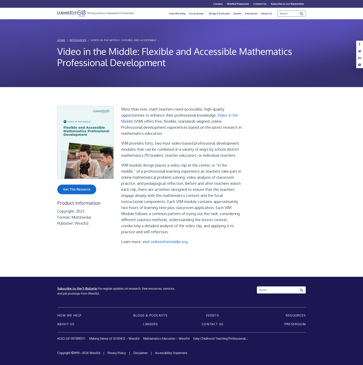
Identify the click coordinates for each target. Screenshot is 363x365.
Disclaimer (140, 353)
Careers (218, 3)
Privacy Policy (117, 353)
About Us (266, 13)
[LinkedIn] (359, 57)
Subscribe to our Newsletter (287, 3)
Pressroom (295, 324)
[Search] (301, 14)
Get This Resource (76, 189)
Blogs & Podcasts (219, 13)
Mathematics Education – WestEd (166, 338)
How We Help (177, 13)
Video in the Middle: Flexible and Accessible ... (125, 40)
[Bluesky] (359, 51)
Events (237, 13)
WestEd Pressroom (238, 3)
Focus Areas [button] (196, 13)
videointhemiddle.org (169, 241)
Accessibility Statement (171, 353)
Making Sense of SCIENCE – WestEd (114, 338)
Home (61, 40)
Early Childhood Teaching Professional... (220, 338)
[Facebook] (359, 44)
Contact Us (259, 3)
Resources (251, 13)
